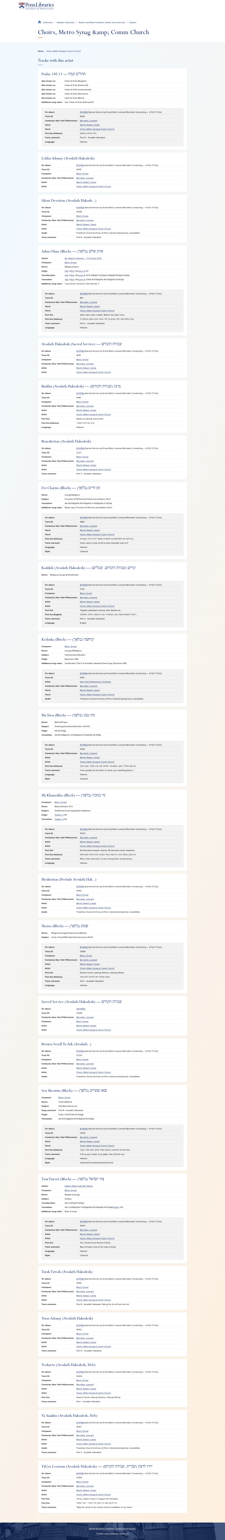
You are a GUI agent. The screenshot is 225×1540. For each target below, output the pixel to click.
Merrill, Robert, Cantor (90, 125)
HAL (67, 271)
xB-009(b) (80, 1009)
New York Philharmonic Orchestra (95, 682)
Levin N (81, 271)
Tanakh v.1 (59, 815)
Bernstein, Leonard (88, 120)
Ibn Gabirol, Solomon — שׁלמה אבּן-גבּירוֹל (83, 258)
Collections (48, 22)
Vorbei (116, 1207)
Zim (73, 271)
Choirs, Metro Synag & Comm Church (97, 129)
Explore (132, 22)
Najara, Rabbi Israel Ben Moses (79, 1186)
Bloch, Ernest (82, 173)
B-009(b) (84, 112)
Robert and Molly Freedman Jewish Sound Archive (102, 22)
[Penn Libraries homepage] (36, 6)
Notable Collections (66, 22)
